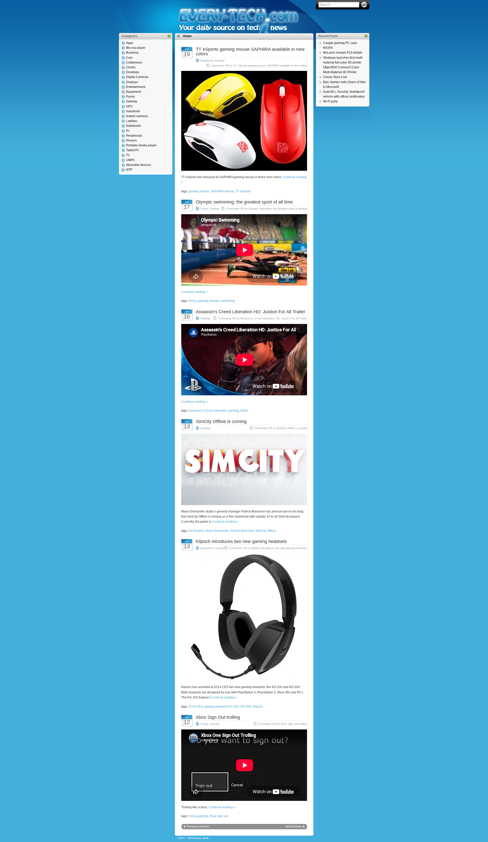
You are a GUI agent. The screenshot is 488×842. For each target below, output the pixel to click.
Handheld (133, 111)
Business (132, 52)
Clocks (130, 67)
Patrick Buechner (242, 531)
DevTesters (196, 531)
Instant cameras (137, 116)
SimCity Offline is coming (221, 421)
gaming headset (215, 706)
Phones (131, 140)
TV (128, 155)
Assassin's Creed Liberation (207, 410)
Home (187, 36)
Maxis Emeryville (217, 531)
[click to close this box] (169, 36)
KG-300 (245, 706)
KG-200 (233, 706)
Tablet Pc (132, 150)
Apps (129, 43)
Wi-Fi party (330, 101)
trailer (244, 410)
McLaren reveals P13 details (342, 52)
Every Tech (201, 838)
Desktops (132, 72)
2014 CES (196, 706)
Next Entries (293, 826)
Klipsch (258, 706)
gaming (202, 301)
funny (192, 301)
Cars (129, 57)
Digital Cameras (137, 77)
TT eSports (243, 191)
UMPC (130, 160)
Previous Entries (197, 826)
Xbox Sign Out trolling (218, 717)
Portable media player (141, 145)
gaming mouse (199, 191)
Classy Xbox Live (335, 77)
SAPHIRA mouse (222, 191)
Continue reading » (194, 292)
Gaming (131, 101)
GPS (129, 106)
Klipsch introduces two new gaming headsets (241, 541)
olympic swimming (222, 301)
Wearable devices (138, 165)
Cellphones (134, 62)
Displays (132, 82)
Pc (128, 131)
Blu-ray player (135, 48)
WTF (129, 169)
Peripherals (134, 135)
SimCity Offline (265, 531)
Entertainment (135, 87)
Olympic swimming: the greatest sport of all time (244, 202)
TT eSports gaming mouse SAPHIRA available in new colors (250, 51)
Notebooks (133, 126)
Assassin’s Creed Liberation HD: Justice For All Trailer (250, 311)
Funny (130, 96)
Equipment (133, 91)
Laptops (131, 121)
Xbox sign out (218, 816)
